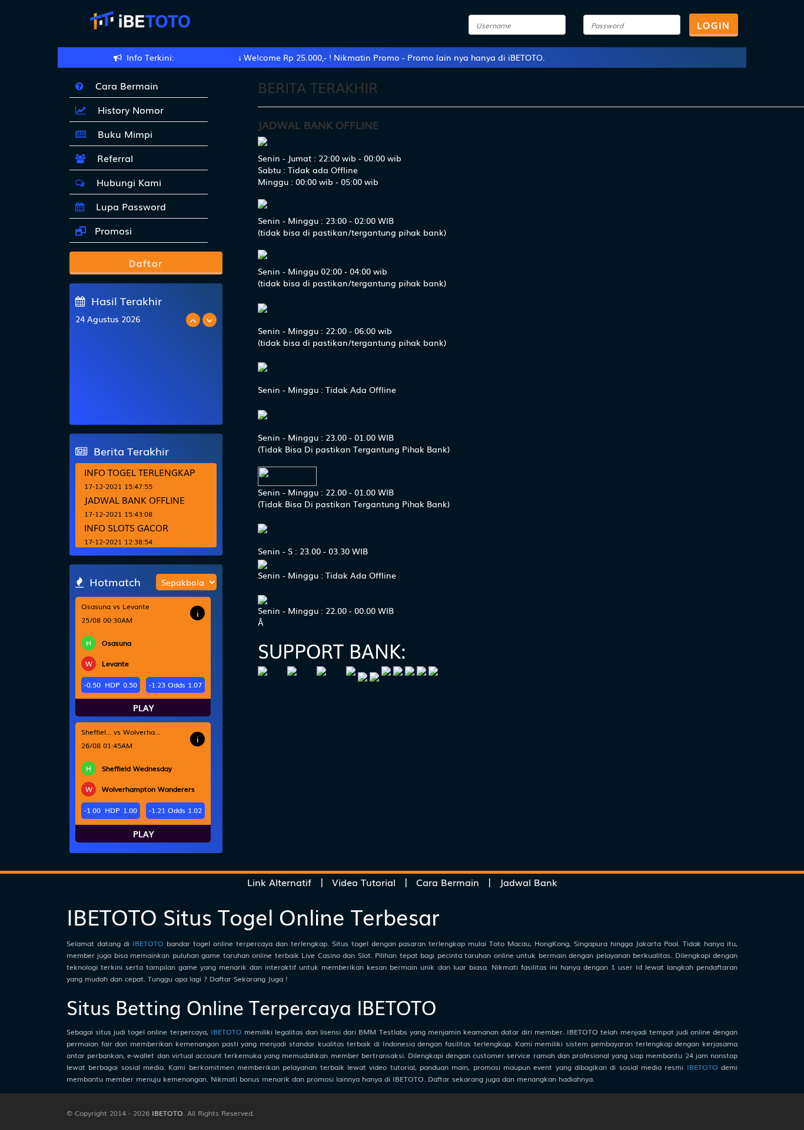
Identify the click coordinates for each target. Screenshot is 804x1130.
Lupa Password (128, 206)
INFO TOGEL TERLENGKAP (139, 471)
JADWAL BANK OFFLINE (134, 499)
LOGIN (713, 24)
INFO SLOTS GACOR (126, 527)
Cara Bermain (123, 85)
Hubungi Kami (126, 182)
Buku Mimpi (122, 134)
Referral (112, 158)
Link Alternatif (279, 882)
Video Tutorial (364, 882)
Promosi (112, 230)
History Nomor (128, 110)
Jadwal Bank (528, 882)
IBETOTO (148, 943)
